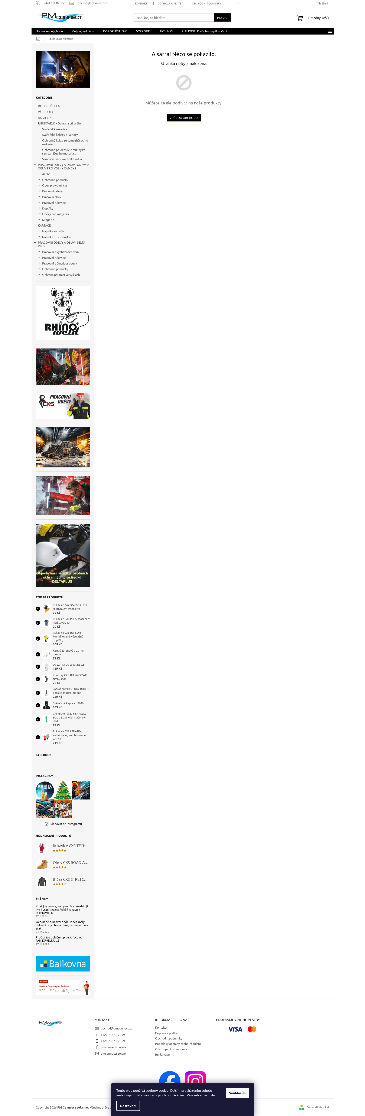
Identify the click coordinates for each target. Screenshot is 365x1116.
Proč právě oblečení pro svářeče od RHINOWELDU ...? (59, 939)
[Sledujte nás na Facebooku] (169, 1081)
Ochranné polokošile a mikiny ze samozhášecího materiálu (63, 151)
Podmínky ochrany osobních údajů (178, 1043)
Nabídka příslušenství (56, 237)
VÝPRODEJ (45, 112)
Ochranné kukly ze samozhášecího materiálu (65, 142)
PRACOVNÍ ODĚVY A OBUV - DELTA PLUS (61, 244)
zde (212, 1095)
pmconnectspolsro (113, 1047)
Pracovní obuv (51, 197)
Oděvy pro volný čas (55, 214)
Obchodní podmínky (206, 3)
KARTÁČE (44, 225)
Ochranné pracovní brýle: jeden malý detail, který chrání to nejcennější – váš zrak (62, 925)
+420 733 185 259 (113, 1034)
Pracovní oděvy (52, 191)
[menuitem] (49, 31)
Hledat (222, 17)
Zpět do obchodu (184, 118)
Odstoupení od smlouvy (171, 1049)
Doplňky (47, 208)
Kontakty (142, 3)
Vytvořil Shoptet (318, 1107)
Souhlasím (237, 1093)
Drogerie (48, 219)
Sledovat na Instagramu (66, 823)
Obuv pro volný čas (54, 185)
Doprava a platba (170, 3)
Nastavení (128, 1105)
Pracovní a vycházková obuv (60, 252)
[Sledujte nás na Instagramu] (195, 1081)
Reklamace (162, 1054)
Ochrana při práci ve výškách (61, 274)
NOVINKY (44, 117)
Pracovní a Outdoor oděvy (59, 263)
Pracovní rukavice (54, 202)
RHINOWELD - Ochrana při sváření (60, 123)
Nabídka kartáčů (53, 231)
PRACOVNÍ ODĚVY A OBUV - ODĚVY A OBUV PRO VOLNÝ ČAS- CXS (63, 166)
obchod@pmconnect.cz (117, 1028)
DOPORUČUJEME (50, 106)
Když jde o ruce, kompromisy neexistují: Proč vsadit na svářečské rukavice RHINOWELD (62, 909)
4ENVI (46, 174)
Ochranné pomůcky (55, 180)
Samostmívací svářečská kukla (62, 159)
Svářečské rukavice (54, 129)
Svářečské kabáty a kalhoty (60, 134)
